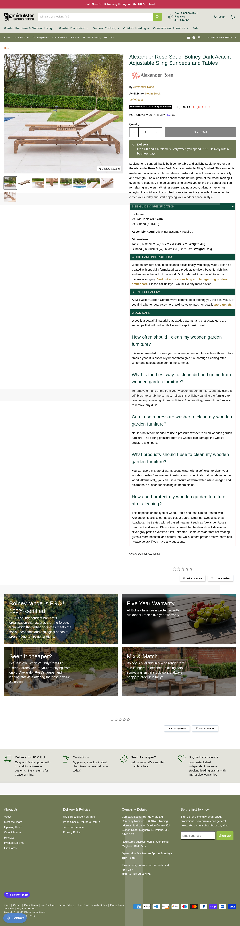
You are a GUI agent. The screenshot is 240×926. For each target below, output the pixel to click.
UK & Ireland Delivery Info (79, 816)
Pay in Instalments (26, 908)
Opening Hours (41, 37)
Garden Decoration (72, 28)
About (7, 37)
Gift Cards (109, 37)
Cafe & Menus (59, 37)
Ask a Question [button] (194, 578)
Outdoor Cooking (105, 28)
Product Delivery (92, 37)
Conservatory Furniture (169, 28)
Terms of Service (73, 827)
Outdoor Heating (135, 28)
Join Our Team (48, 905)
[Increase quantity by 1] (157, 132)
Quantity (134, 124)
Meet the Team (21, 37)
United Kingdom (220, 37)
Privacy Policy (72, 832)
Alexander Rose (143, 87)
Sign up (225, 835)
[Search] (157, 17)
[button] (182, 206)
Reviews (75, 37)
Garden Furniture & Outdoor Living (28, 28)
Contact (17, 905)
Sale (195, 28)
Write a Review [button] (222, 578)
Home (7, 48)
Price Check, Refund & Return (81, 821)
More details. (223, 304)
